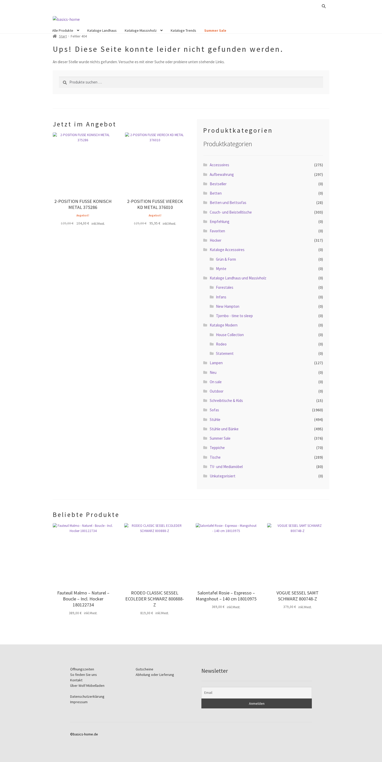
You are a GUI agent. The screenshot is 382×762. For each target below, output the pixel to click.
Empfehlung (219, 221)
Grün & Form (226, 259)
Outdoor (216, 391)
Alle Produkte (62, 30)
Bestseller (218, 183)
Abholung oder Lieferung (155, 674)
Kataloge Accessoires (227, 249)
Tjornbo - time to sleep (234, 315)
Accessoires (219, 164)
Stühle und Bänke (224, 428)
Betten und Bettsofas (228, 202)
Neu (213, 372)
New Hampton (227, 306)
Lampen (216, 362)
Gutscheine (144, 669)
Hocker (215, 240)
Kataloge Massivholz (141, 30)
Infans (221, 296)
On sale (216, 381)
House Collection (230, 334)
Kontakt (76, 680)
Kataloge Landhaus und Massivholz (238, 278)
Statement (225, 353)
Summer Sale (215, 30)
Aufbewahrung (222, 174)
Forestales (224, 287)
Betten (216, 193)
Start (63, 36)
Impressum (79, 702)
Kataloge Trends (183, 30)
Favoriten (217, 230)
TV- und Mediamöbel (226, 466)
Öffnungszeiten (82, 669)
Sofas (214, 409)
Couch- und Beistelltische (231, 212)
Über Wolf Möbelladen (87, 685)
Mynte (221, 268)
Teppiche (217, 447)
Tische (215, 457)
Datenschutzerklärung (87, 696)
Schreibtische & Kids (226, 400)
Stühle (215, 419)
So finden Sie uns (83, 674)
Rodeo (221, 344)
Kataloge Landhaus (102, 30)
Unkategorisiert (222, 475)
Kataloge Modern (224, 325)
